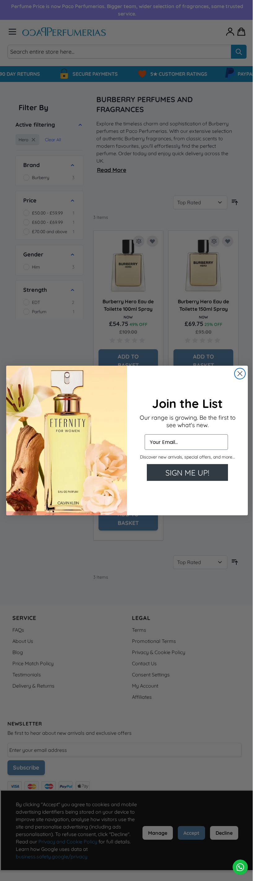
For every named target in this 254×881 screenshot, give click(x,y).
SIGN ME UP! (187, 472)
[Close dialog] (239, 373)
